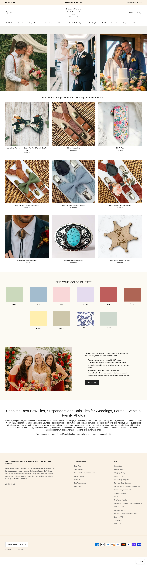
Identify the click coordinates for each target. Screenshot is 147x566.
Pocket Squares (80, 476)
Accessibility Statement (122, 490)
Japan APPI (118, 520)
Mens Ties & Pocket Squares (74, 23)
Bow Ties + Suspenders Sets (51, 23)
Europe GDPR (119, 507)
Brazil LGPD (118, 517)
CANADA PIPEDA (120, 510)
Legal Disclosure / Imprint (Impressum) (128, 503)
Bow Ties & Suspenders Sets (84, 473)
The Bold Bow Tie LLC (16, 550)
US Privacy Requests (121, 479)
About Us (92, 382)
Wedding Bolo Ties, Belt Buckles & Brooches (104, 23)
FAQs (116, 497)
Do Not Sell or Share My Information (127, 486)
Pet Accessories (80, 483)
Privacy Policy (119, 476)
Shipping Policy (119, 473)
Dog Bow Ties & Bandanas (132, 23)
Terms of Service (120, 493)
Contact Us (118, 466)
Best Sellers (10, 23)
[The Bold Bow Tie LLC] (73, 12)
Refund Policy (119, 469)
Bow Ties (21, 23)
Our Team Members (121, 500)
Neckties (77, 479)
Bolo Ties (77, 486)
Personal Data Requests (122, 483)
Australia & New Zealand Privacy (125, 513)
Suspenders (33, 23)
